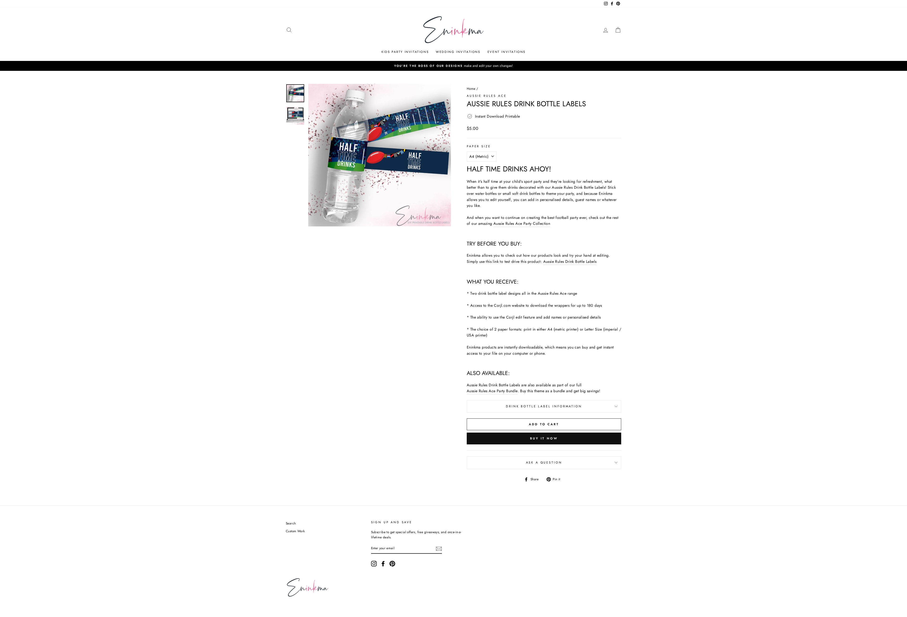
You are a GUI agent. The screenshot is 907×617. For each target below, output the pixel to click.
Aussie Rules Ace (486, 96)
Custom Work (295, 531)
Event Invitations (507, 52)
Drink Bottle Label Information (544, 406)
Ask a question (544, 462)
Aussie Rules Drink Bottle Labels (570, 261)
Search (291, 523)
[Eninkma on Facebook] (383, 563)
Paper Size (479, 146)
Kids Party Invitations (405, 52)
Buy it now (544, 438)
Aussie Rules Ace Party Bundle (492, 391)
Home (471, 88)
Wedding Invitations (458, 52)
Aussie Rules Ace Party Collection (521, 223)
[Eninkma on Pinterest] (392, 563)
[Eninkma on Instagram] (374, 563)
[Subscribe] (439, 548)
